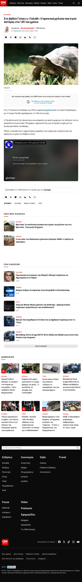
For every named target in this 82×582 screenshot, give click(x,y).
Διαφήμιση (42, 559)
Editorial (5, 508)
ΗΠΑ (40, 203)
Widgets (24, 520)
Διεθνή (24, 481)
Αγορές (24, 476)
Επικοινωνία (30, 559)
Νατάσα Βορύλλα (27, 28)
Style (49, 3)
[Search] (78, 447)
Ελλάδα (36, 3)
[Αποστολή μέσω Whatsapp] (20, 37)
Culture (43, 463)
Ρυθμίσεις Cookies (32, 554)
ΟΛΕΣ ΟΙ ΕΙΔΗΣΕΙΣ (41, 346)
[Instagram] (73, 542)
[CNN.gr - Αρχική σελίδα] (5, 542)
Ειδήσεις (13, 3)
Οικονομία (29, 3)
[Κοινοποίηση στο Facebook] (6, 37)
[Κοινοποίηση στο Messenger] (15, 37)
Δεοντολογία (18, 554)
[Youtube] (78, 542)
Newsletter (26, 525)
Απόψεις (6, 512)
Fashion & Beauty (47, 467)
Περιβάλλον (7, 486)
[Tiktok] (68, 542)
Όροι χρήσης (6, 554)
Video (24, 502)
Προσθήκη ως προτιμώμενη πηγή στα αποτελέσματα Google (42, 102)
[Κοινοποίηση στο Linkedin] (25, 37)
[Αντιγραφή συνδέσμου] (30, 37)
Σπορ (4, 476)
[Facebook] (59, 542)
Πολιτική (20, 3)
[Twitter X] (64, 542)
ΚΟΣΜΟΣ (7, 14)
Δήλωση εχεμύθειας (49, 554)
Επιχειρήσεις (27, 472)
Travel (60, 3)
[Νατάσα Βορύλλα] (7, 29)
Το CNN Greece (28, 529)
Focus (55, 3)
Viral (4, 490)
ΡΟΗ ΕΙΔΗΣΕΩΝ (12, 264)
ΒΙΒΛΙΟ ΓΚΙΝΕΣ (29, 203)
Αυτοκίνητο (45, 472)
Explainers (6, 517)
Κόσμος (43, 3)
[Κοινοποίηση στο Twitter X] (11, 37)
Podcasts (26, 508)
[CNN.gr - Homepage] (3, 3)
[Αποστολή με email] (35, 37)
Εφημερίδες (28, 514)
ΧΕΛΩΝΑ (18, 203)
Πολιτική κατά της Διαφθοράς (13, 559)
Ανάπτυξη (25, 463)
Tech (4, 481)
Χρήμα (24, 467)
